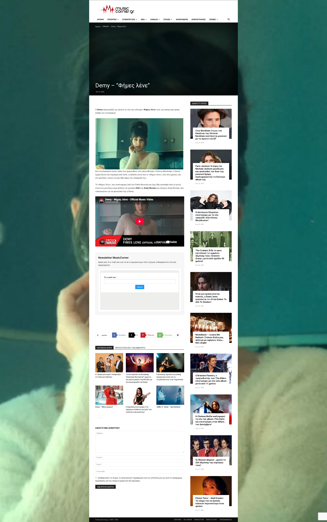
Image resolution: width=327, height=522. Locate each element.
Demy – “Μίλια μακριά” (104, 407)
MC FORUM (188, 520)
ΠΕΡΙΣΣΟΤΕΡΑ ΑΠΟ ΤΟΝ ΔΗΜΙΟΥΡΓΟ (130, 348)
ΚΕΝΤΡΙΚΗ (177, 520)
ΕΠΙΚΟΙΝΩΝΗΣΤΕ (226, 520)
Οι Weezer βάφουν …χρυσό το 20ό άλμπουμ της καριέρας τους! (210, 462)
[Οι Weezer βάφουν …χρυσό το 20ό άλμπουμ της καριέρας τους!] (211, 450)
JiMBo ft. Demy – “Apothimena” (168, 407)
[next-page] (101, 417)
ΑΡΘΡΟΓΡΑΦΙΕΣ (198, 19)
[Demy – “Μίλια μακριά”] (109, 395)
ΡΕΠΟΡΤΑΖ (111, 19)
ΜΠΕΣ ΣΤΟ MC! (211, 520)
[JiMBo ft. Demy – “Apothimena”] (170, 395)
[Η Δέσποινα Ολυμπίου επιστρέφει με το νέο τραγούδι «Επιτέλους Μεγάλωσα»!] (211, 205)
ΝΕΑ (143, 19)
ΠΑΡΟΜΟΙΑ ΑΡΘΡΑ (104, 348)
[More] (178, 335)
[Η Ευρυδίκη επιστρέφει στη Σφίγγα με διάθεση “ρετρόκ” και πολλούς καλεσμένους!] (140, 395)
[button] (229, 19)
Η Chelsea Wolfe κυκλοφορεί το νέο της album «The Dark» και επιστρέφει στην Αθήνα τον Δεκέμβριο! (210, 420)
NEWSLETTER (199, 520)
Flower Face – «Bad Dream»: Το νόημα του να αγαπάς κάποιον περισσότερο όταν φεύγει (209, 502)
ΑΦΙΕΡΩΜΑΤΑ (182, 19)
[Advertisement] (185, 9)
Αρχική (97, 26)
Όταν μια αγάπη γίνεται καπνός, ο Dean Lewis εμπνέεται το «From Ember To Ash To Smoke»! (210, 298)
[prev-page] (96, 417)
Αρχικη (100, 19)
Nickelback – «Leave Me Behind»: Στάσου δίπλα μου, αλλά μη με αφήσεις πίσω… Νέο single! (209, 338)
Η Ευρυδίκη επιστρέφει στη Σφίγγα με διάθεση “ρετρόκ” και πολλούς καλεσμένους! (139, 409)
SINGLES (154, 19)
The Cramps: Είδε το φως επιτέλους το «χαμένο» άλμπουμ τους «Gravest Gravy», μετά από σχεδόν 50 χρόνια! (209, 255)
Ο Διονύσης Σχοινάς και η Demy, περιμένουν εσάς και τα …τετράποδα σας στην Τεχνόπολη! (169, 376)
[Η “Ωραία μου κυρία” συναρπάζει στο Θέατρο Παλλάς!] (109, 362)
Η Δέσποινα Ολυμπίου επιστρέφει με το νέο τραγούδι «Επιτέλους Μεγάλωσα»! (206, 216)
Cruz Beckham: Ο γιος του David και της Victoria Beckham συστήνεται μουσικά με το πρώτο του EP (210, 134)
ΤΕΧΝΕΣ (212, 19)
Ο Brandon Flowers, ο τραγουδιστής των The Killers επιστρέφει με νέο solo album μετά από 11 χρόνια (210, 379)
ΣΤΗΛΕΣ (167, 19)
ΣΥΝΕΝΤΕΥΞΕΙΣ (128, 19)
